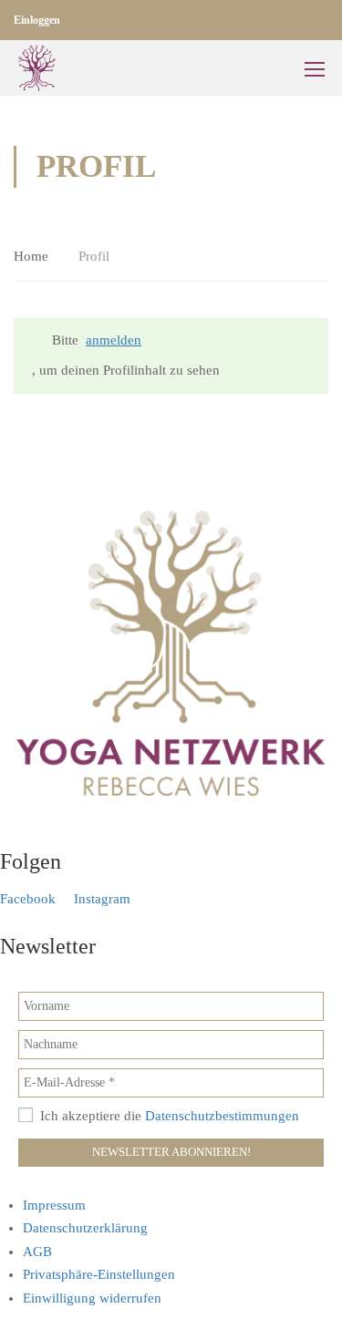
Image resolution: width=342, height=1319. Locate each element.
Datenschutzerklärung (85, 1228)
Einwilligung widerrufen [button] (92, 1298)
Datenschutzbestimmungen (222, 1115)
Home (31, 256)
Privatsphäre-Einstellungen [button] (99, 1274)
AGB (37, 1251)
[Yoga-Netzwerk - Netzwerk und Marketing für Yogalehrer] (37, 68)
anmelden (113, 340)
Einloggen (37, 20)
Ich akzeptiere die (167, 1115)
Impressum (54, 1205)
